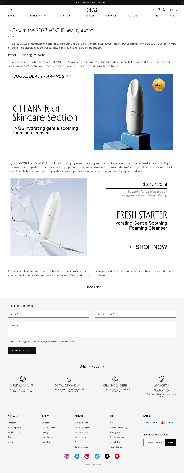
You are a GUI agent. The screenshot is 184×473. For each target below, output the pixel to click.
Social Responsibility (15, 427)
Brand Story (12, 422)
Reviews (10, 442)
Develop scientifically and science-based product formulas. (23, 390)
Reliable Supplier (14, 432)
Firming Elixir (46, 442)
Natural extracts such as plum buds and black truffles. (115, 390)
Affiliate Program (81, 422)
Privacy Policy (115, 442)
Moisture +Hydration (49, 427)
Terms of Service (116, 447)
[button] (182, 3)
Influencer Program (82, 427)
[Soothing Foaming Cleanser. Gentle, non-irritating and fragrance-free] (92, 258)
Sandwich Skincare (82, 447)
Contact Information (117, 437)
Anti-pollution (47, 437)
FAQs (112, 422)
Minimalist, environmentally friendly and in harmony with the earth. (69, 390)
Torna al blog (94, 286)
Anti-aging (45, 422)
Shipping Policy (115, 432)
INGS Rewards (80, 437)
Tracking (78, 442)
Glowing (45, 432)
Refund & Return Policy (118, 427)
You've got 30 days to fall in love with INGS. (161, 395)
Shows (10, 437)
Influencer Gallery (82, 432)
